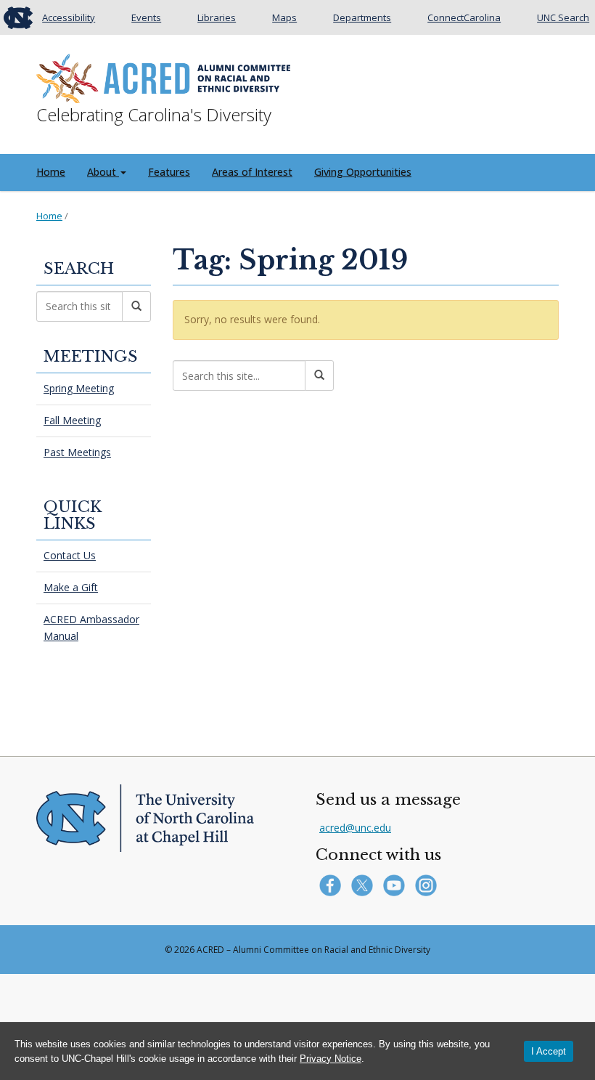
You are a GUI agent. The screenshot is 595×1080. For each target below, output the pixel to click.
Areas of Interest (252, 172)
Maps (284, 17)
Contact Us (70, 555)
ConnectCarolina (464, 17)
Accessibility (68, 17)
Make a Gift (71, 587)
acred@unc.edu (355, 828)
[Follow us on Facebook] (333, 884)
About (103, 172)
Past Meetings (77, 452)
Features (169, 172)
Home (50, 172)
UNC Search (563, 17)
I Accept (548, 1051)
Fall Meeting (72, 420)
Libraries (216, 17)
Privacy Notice (330, 1058)
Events (146, 17)
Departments (362, 17)
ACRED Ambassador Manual (91, 627)
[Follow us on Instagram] (427, 884)
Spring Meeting (79, 388)
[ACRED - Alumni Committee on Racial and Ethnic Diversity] (163, 75)
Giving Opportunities (362, 172)
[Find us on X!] (365, 884)
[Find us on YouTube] (397, 884)
